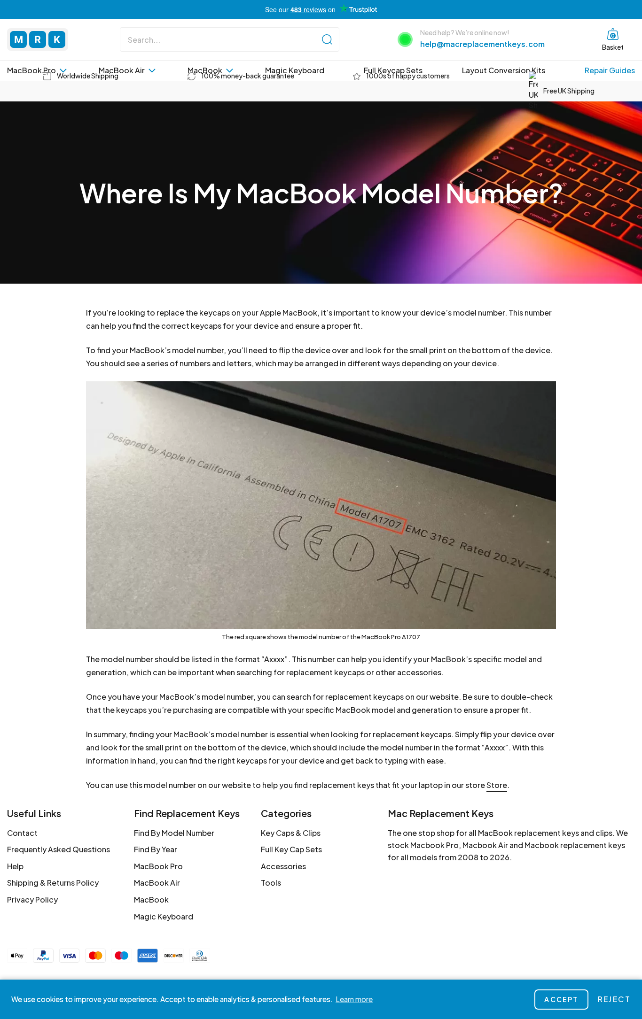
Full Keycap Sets (393, 70)
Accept (561, 999)
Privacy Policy (32, 899)
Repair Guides (610, 70)
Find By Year (155, 849)
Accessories (283, 866)
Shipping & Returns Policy (53, 883)
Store (496, 785)
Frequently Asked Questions (58, 849)
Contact (22, 833)
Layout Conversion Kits (503, 70)
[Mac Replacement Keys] (37, 39)
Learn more (354, 999)
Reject (614, 999)
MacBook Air (122, 70)
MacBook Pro (31, 70)
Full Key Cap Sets (291, 849)
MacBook (205, 70)
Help (15, 866)
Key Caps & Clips (291, 833)
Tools (271, 883)
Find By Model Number (174, 833)
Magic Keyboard (294, 70)
